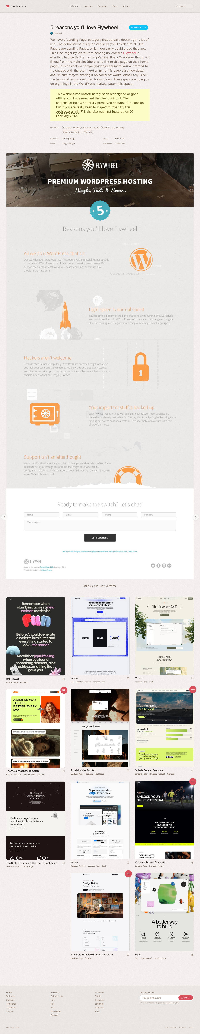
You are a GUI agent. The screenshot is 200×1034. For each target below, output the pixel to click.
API (52, 1003)
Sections (10, 1000)
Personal (24, 682)
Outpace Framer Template (150, 862)
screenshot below (69, 103)
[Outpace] (164, 820)
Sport (160, 866)
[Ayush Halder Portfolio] (100, 728)
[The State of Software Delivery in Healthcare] (35, 820)
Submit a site (57, 996)
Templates (11, 1003)
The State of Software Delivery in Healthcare (31, 863)
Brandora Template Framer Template (92, 954)
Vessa (74, 678)
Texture (88, 132)
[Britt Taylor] (35, 636)
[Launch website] (128, 678)
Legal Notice (170, 1027)
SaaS (151, 682)
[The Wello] (35, 728)
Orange (71, 143)
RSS (97, 1011)
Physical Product (157, 774)
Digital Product (83, 682)
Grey (64, 143)
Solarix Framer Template (149, 770)
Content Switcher (71, 127)
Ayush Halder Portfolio (83, 770)
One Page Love (18, 6)
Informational (12, 867)
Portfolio (99, 774)
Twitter (98, 996)
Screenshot (137, 27)
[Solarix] (164, 728)
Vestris (139, 678)
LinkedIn (99, 1003)
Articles (9, 1011)
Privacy (182, 1027)
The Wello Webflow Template (23, 770)
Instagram (100, 1000)
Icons (104, 127)
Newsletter (56, 1011)
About (191, 1027)
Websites (10, 996)
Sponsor (55, 1015)
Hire (53, 1000)
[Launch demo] (192, 770)
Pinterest (99, 1007)
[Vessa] (100, 636)
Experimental (146, 958)
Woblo (74, 862)
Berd (138, 954)
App (72, 682)
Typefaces (11, 1007)
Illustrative (119, 138)
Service (170, 774)
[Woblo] (100, 820)
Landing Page (68, 138)
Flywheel (57, 33)
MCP (53, 1007)
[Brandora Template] (100, 912)
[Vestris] (164, 636)
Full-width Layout (91, 127)
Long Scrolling (117, 127)
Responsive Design (72, 132)
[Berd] (164, 912)
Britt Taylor (12, 678)
